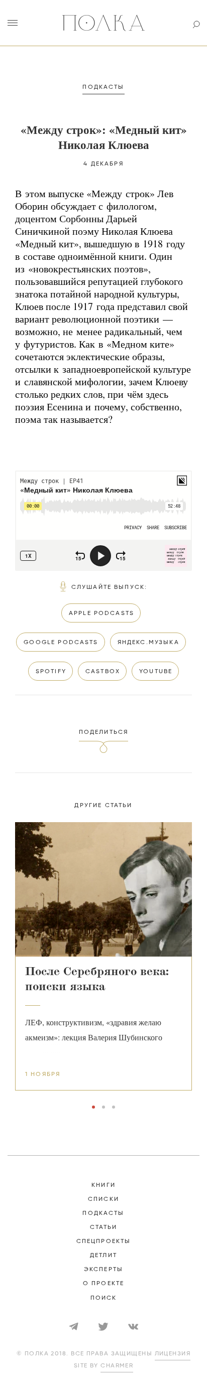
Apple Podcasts (101, 613)
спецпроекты (103, 1241)
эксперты (103, 1270)
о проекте (103, 1284)
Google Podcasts (61, 643)
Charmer (116, 1366)
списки (103, 1199)
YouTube (155, 672)
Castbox (102, 672)
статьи (104, 1227)
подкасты (103, 1213)
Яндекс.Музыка (148, 643)
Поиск (103, 1298)
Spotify (51, 672)
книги (103, 1185)
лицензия (173, 1354)
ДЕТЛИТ (103, 1256)
